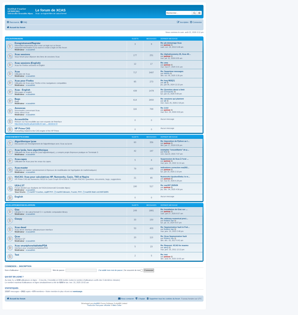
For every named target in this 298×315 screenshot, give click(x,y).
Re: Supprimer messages (172, 71)
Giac (17, 209)
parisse (167, 45)
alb (165, 83)
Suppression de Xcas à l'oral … (175, 159)
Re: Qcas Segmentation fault (174, 236)
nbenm (167, 73)
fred (165, 152)
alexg (166, 247)
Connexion (10, 266)
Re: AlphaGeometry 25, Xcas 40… (176, 54)
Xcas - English (22, 90)
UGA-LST (19, 185)
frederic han (169, 221)
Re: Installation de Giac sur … (174, 209)
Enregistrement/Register (28, 43)
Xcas (17, 71)
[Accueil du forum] (20, 11)
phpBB (96, 303)
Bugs (17, 99)
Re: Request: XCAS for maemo (174, 245)
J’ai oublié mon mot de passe (110, 270)
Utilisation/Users (14, 39)
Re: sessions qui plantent (172, 99)
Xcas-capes (21, 159)
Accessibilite (21, 119)
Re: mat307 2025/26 (169, 185)
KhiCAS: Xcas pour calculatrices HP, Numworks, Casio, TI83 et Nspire (52, 177)
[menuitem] (23, 22)
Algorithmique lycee (25, 141)
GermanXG (168, 92)
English (19, 196)
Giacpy (18, 218)
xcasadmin (30, 50)
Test (17, 254)
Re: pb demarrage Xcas (171, 43)
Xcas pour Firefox (24, 80)
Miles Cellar (116, 305)
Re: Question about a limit (173, 90)
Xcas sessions (22, 54)
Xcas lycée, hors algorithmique (31, 150)
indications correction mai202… (175, 167)
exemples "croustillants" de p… (175, 150)
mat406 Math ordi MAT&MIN (96, 192)
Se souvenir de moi (132, 270)
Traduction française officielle (98, 305)
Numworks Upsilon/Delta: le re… (175, 177)
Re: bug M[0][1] (168, 80)
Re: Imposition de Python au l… (175, 141)
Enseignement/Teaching (17, 137)
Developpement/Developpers (20, 205)
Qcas (17, 236)
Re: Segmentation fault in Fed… (175, 227)
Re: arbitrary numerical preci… (174, 218)
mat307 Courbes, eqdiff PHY (41, 192)
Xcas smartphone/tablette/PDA (31, 245)
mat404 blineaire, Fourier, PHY (69, 192)
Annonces (20, 108)
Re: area (164, 63)
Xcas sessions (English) (27, 63)
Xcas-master (21, 167)
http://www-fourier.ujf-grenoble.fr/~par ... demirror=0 (36, 124)
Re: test (164, 254)
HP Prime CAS (22, 128)
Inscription (25, 266)
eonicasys (77, 291)
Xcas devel (20, 227)
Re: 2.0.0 (164, 108)
